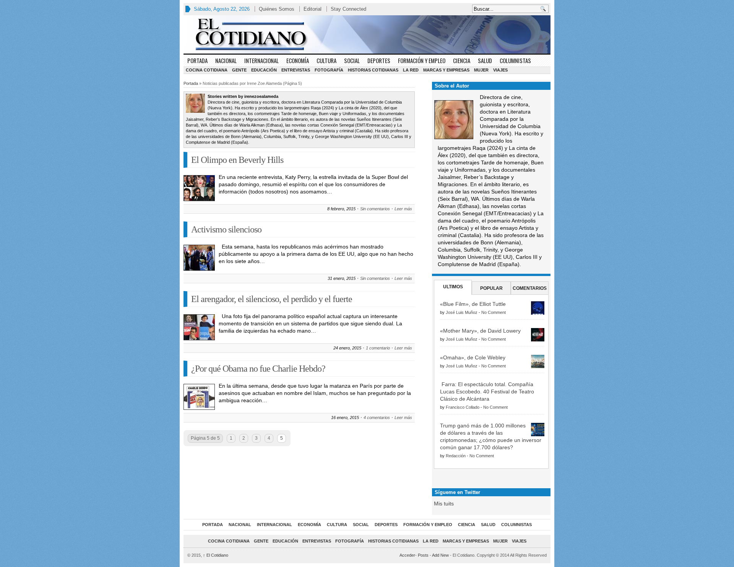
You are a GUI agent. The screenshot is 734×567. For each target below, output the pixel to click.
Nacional (226, 60)
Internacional (261, 60)
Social (352, 60)
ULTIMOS (453, 286)
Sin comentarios (375, 208)
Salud (485, 60)
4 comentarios (377, 417)
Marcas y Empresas (446, 70)
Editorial (313, 9)
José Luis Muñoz (461, 312)
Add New (440, 555)
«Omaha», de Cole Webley (472, 357)
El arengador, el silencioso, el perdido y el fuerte (271, 299)
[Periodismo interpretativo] (367, 34)
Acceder (407, 555)
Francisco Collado (462, 407)
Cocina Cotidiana (206, 70)
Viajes (500, 70)
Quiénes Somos (276, 9)
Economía (297, 60)
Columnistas (515, 60)
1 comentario (378, 348)
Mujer (481, 70)
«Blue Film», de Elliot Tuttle (473, 304)
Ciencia (461, 60)
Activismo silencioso (226, 229)
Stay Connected (348, 9)
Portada (197, 60)
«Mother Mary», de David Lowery (480, 331)
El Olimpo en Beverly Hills (237, 160)
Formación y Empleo (421, 60)
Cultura (326, 60)
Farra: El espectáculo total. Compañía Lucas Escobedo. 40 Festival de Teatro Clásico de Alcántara (487, 391)
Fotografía (329, 70)
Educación (264, 70)
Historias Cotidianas (373, 70)
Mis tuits (444, 503)
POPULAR (491, 288)
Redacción (456, 455)
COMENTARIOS (530, 288)
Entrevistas (295, 70)
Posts (423, 555)
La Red (411, 70)
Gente (239, 70)
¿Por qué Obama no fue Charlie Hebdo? (258, 369)
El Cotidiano (215, 555)
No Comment (493, 312)
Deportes (378, 60)
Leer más (403, 208)
